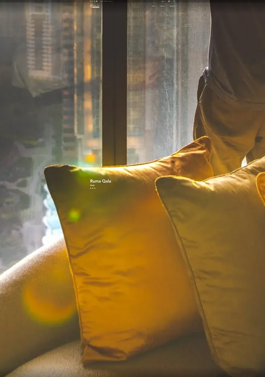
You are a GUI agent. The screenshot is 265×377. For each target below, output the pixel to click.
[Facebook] (90, 1)
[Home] (95, 6)
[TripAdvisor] (96, 1)
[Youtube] (94, 1)
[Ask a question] (174, 1)
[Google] (92, 1)
